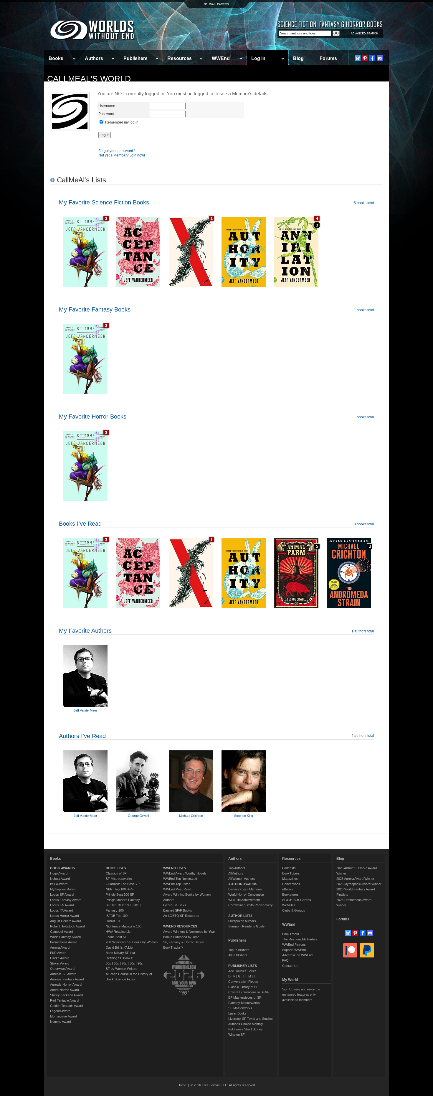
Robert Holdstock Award (67, 926)
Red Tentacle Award (64, 1000)
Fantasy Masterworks (244, 1003)
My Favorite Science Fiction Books (104, 202)
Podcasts (289, 868)
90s (140, 963)
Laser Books (237, 1013)
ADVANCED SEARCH (364, 33)
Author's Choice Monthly (245, 1024)
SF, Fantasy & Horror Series (183, 942)
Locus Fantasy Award (65, 900)
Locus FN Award (62, 905)
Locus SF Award (62, 894)
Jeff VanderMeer (85, 710)
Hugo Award (58, 873)
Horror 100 (113, 921)
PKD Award (58, 953)
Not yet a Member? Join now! (121, 155)
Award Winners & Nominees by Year (189, 931)
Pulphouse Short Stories (245, 1029)
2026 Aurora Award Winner (355, 878)
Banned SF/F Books (177, 910)
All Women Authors (241, 878)
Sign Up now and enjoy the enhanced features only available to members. (301, 994)
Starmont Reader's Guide (246, 926)
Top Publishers (238, 950)
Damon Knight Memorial (245, 889)
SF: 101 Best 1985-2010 (123, 905)
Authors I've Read (82, 736)
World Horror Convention (246, 894)
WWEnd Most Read (177, 889)
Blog (298, 58)
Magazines (290, 878)
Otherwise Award (62, 968)
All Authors (235, 873)
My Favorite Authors (85, 630)
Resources (179, 58)
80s (132, 963)
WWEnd (221, 58)
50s (108, 963)
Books (56, 58)
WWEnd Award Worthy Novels (184, 873)
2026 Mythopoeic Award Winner (358, 884)
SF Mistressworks (119, 878)
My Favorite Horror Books (92, 416)
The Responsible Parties (299, 939)
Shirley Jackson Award (66, 995)
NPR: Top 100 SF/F (120, 889)
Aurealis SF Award (63, 974)
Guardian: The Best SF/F (124, 884)
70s (124, 963)
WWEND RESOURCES (180, 926)
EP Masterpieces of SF (244, 997)
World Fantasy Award (65, 937)
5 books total (364, 203)
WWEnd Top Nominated (180, 878)
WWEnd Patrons (294, 944)
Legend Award (60, 1011)
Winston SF (236, 1034)
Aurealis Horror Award (66, 984)
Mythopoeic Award (63, 889)
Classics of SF (116, 873)
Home (182, 1085)
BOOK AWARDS (62, 868)
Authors (94, 58)
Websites (288, 905)
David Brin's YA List (119, 947)
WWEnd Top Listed (176, 884)
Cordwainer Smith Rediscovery (250, 905)
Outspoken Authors (242, 921)
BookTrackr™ (173, 947)
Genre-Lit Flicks (174, 905)
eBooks (287, 889)
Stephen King (243, 815)
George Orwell (138, 815)
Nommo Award (60, 1021)
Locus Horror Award (64, 915)
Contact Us (290, 965)
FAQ (285, 960)
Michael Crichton (191, 815)
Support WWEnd (294, 950)
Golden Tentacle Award (66, 1005)
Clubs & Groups (293, 910)
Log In (258, 58)
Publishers (135, 58)
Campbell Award (61, 931)
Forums (328, 58)
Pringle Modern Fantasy (123, 900)
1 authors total (362, 631)
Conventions (291, 884)
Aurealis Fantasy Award (67, 979)
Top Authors (236, 868)
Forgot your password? (116, 151)
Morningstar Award (63, 1016)
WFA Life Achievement (244, 900)
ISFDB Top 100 (117, 915)
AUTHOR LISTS (240, 915)
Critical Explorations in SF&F (248, 992)
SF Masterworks (240, 1008)
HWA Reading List (118, 931)
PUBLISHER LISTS (242, 965)
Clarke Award (59, 958)
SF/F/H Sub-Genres (296, 900)
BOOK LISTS (116, 868)
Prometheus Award (63, 942)
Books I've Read (80, 523)
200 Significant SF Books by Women (132, 942)
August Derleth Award (65, 921)
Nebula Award (60, 878)
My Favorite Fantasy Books (94, 309)
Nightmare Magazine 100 (123, 926)
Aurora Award (60, 947)
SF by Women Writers (121, 968)
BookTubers (291, 873)
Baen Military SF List (120, 953)
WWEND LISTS (174, 868)
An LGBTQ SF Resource (181, 915)
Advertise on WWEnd (297, 955)
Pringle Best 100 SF (120, 894)
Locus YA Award (61, 910)
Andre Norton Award (64, 990)
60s (116, 963)
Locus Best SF (116, 937)
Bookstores (290, 894)
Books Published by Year (181, 937)
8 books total (364, 524)
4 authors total (362, 736)
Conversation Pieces (243, 981)
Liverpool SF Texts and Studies (250, 1018)
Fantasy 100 (115, 910)
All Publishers (237, 955)
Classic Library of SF (243, 987)
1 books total (364, 310)
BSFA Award (58, 884)
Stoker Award (59, 963)
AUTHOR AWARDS (242, 884)
